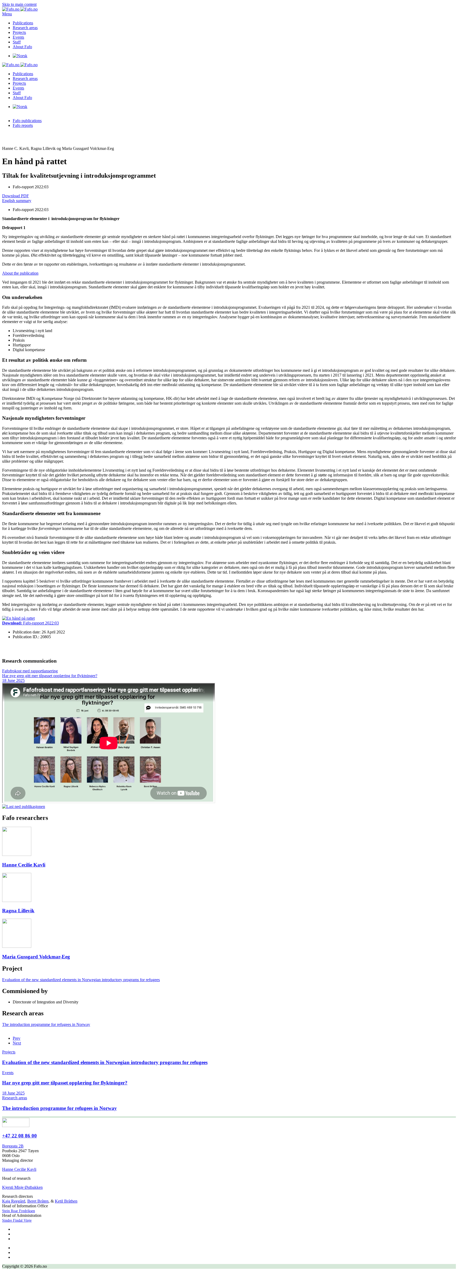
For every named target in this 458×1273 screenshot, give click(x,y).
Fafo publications (27, 120)
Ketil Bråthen (66, 1201)
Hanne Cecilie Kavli (19, 1169)
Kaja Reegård (13, 1201)
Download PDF (15, 196)
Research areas (25, 27)
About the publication (20, 273)
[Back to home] (20, 9)
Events (18, 37)
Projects (19, 32)
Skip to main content (19, 4)
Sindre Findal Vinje (17, 1220)
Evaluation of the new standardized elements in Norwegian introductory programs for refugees (81, 979)
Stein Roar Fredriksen (18, 1211)
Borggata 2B (13, 1146)
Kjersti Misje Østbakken (22, 1187)
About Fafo (22, 46)
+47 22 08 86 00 (19, 1135)
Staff (17, 42)
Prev (16, 1038)
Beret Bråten (38, 1201)
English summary (16, 200)
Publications (23, 23)
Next (17, 1043)
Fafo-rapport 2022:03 (30, 623)
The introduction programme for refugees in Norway (46, 1024)
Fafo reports (23, 125)
